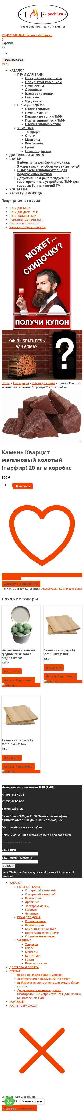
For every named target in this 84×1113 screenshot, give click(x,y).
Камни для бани (43, 383)
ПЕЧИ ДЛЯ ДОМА (31, 105)
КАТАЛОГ (16, 70)
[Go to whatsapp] (9, 1101)
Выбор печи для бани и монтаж (43, 162)
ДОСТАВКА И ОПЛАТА (26, 155)
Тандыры (32, 132)
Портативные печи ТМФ (45, 120)
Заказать (8, 865)
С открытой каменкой (43, 78)
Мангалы (32, 139)
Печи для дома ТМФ (23, 212)
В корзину (23, 486)
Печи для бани (19, 208)
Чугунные (33, 101)
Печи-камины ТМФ (22, 216)
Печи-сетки (34, 86)
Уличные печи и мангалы (27, 227)
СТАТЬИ (15, 159)
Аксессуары (21, 383)
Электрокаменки (39, 93)
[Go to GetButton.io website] (9, 1109)
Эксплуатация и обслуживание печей (48, 166)
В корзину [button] (11, 671)
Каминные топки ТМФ (43, 116)
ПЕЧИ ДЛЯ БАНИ (30, 74)
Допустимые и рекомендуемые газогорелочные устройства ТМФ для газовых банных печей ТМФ (48, 182)
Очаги (30, 135)
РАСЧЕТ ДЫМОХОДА (25, 193)
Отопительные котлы (43, 124)
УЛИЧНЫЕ (25, 128)
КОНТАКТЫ (18, 189)
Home (6, 383)
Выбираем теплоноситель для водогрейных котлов (42, 172)
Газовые (32, 97)
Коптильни (34, 143)
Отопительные (37, 109)
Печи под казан (38, 151)
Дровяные (33, 89)
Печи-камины (36, 113)
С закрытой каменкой (43, 82)
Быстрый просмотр (18, 680)
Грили (30, 147)
